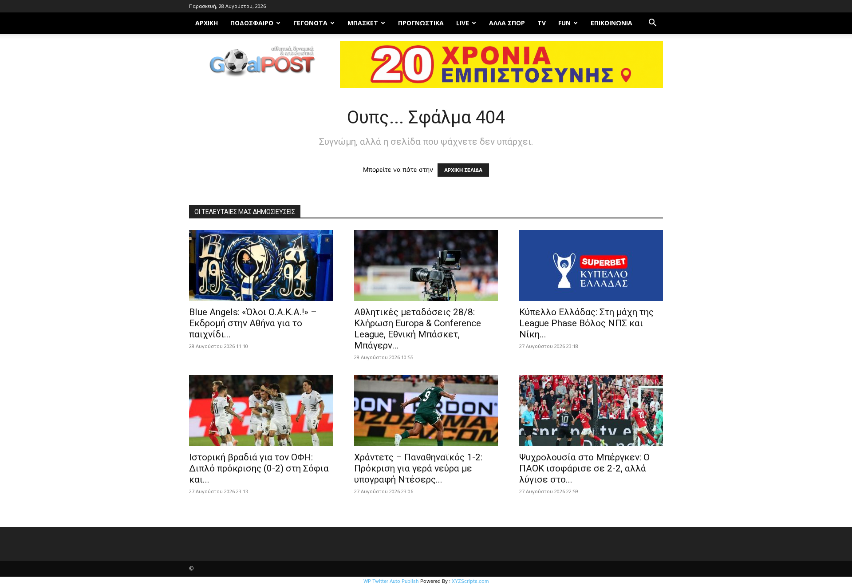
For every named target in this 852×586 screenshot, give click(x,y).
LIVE (462, 23)
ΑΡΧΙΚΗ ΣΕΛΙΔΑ (463, 170)
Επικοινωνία (611, 23)
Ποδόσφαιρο (251, 23)
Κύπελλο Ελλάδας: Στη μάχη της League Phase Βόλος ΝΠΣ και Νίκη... (586, 323)
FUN (564, 23)
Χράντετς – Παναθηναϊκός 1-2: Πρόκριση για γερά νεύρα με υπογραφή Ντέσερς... (418, 468)
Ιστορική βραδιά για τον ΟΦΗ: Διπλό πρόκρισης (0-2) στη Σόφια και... (259, 468)
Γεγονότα (310, 23)
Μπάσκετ (362, 23)
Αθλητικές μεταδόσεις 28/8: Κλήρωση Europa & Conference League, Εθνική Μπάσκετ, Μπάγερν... (417, 329)
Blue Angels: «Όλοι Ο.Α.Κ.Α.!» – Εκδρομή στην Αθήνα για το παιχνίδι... (253, 323)
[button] (652, 24)
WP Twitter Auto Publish (391, 581)
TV (541, 23)
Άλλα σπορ (507, 23)
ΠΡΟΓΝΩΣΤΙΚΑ (421, 23)
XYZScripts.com (470, 581)
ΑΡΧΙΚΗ (206, 23)
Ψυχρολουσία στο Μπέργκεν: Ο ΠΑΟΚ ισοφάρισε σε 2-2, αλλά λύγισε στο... (584, 468)
